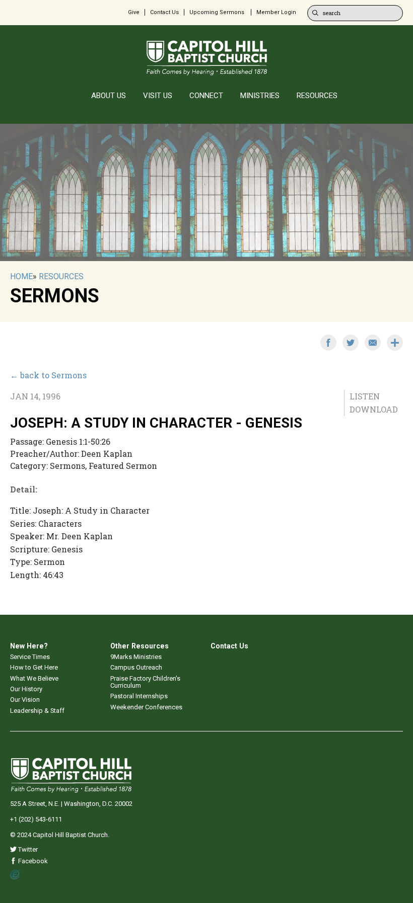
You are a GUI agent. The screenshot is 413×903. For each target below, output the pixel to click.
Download (374, 409)
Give (134, 12)
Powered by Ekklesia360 (15, 874)
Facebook (32, 861)
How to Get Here (34, 667)
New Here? (29, 646)
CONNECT (206, 95)
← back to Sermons (48, 375)
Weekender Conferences (146, 707)
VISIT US (157, 95)
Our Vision (25, 699)
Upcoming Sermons (216, 12)
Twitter (27, 849)
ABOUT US (108, 95)
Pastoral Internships (139, 696)
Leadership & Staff (37, 710)
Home (21, 276)
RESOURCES (317, 95)
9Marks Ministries (136, 657)
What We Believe (34, 678)
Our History (26, 689)
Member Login (276, 12)
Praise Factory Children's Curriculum (145, 682)
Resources (61, 276)
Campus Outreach (136, 667)
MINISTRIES (260, 95)
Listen (365, 396)
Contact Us (164, 12)
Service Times (30, 657)
